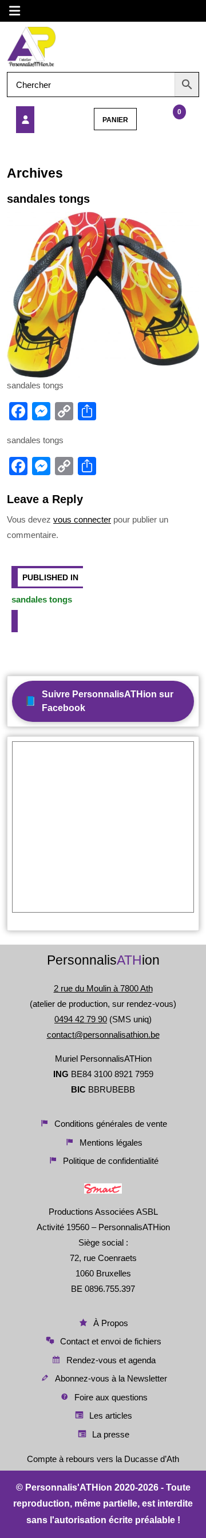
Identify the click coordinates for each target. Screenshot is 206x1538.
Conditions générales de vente (110, 1124)
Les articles (110, 1415)
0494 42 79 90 (80, 1019)
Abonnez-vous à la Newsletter (111, 1378)
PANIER (115, 120)
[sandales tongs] (43, 119)
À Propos (110, 1323)
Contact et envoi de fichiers (110, 1341)
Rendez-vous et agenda (111, 1360)
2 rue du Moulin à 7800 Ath (103, 988)
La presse (110, 1434)
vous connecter (82, 519)
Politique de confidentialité (111, 1161)
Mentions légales (111, 1142)
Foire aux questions (111, 1397)
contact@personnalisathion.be (103, 1034)
